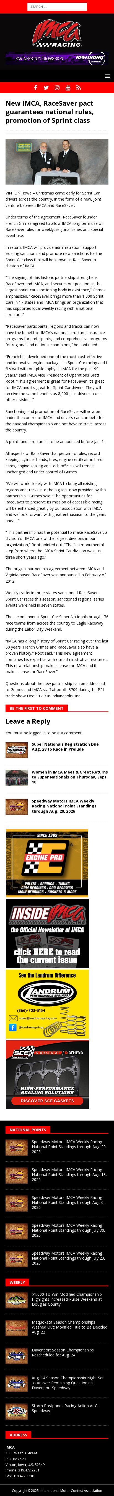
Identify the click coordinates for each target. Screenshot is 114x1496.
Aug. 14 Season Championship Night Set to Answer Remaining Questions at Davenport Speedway (68, 1382)
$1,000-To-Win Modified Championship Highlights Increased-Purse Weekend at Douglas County (67, 1299)
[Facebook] (35, 87)
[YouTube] (68, 87)
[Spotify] (79, 87)
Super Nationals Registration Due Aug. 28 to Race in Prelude (65, 747)
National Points (28, 1129)
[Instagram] (57, 87)
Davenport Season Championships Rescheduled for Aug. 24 (63, 1352)
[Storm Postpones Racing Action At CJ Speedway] (17, 1411)
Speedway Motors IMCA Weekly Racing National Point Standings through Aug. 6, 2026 (68, 1202)
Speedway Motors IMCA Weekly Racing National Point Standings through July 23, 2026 (68, 1258)
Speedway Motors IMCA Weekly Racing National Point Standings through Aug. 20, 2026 (64, 806)
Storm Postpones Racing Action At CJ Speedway (65, 1408)
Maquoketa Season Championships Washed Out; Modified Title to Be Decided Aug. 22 (69, 1327)
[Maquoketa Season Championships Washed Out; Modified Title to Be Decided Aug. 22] (17, 1328)
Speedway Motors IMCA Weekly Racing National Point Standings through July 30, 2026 (68, 1230)
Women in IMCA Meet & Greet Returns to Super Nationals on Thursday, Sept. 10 (70, 777)
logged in (37, 732)
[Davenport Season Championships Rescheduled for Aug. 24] (17, 1356)
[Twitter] (46, 87)
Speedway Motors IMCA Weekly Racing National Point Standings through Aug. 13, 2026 (69, 1174)
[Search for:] (57, 6)
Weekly (17, 1282)
